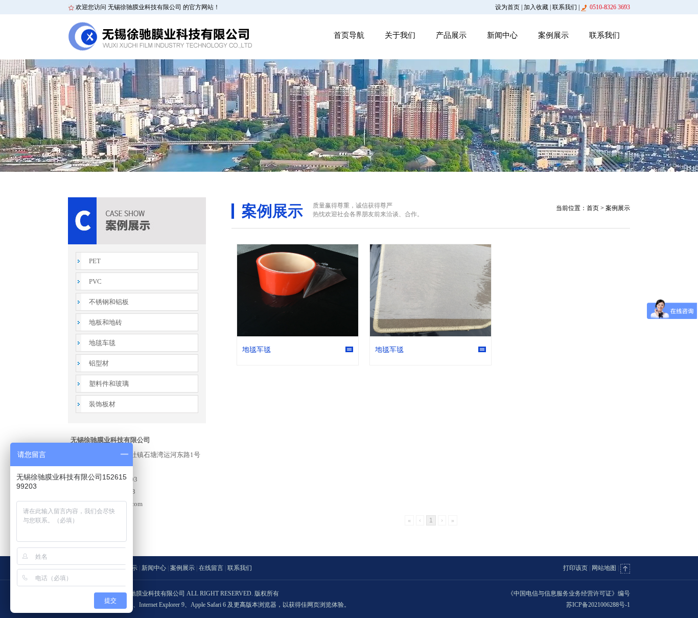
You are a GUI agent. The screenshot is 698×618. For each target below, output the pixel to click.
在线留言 (211, 567)
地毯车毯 (102, 343)
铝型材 (99, 363)
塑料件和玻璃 (109, 383)
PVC (95, 281)
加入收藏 (536, 7)
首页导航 (349, 35)
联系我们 (564, 7)
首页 (593, 208)
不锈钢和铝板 (109, 302)
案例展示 (553, 35)
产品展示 (451, 35)
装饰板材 (102, 404)
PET (95, 261)
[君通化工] (160, 36)
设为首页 (507, 7)
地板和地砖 (105, 322)
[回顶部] (625, 567)
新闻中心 (502, 35)
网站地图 (604, 567)
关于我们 (400, 35)
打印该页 (575, 567)
